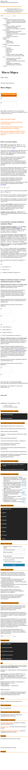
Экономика (3, 754)
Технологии (6, 30)
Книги (8, 40)
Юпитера (11, 133)
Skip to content (4, 1)
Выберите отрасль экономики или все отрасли (12, 547)
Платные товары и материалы (13, 26)
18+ (4, 57)
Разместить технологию (12, 36)
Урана (22, 133)
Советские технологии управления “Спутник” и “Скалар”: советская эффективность (12, 487)
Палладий (4, 535)
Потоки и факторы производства (9, 438)
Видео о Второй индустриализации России (11, 701)
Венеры (18, 131)
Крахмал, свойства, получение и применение (14, 499)
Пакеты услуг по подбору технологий (15, 28)
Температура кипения (7, 647)
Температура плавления (7, 651)
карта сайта (4, 395)
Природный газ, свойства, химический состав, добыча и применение (13, 501)
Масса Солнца (7, 405)
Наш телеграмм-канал (6, 708)
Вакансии (8, 48)
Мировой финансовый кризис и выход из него (12, 426)
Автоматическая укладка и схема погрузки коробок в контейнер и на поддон (14, 492)
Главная (5, 18)
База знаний (6, 37)
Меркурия (12, 131)
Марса (6, 133)
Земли (23, 131)
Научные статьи (10, 42)
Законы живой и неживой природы (9, 431)
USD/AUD (4, 516)
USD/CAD (4, 527)
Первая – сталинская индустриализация (16, 21)
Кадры (5, 44)
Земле (3, 240)
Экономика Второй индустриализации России (14, 482)
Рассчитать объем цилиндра (11, 407)
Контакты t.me (9, 49)
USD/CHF (4, 520)
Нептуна (3, 134)
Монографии (9, 41)
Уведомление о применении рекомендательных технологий (14, 64)
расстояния (3, 184)
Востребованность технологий (13, 31)
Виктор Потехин (10, 83)
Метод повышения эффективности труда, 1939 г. (13, 469)
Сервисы (3, 767)
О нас (4, 46)
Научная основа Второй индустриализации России (13, 428)
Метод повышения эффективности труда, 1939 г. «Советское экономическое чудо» (14, 484)
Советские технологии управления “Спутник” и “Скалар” (13, 465)
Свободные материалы (12, 27)
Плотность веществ (6, 643)
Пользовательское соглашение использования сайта (13, 59)
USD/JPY (4, 512)
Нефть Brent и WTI (6, 509)
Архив (5, 66)
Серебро (4, 531)
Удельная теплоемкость (7, 655)
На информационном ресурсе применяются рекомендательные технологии (11, 715)
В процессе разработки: (9, 559)
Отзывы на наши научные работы (14, 54)
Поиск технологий (7, 552)
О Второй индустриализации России (15, 19)
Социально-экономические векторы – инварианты (13, 440)
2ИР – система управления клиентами (12, 490)
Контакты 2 (9, 50)
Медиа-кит (9, 51)
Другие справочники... (7, 658)
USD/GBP (4, 523)
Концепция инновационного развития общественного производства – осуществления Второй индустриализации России (14, 455)
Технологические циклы (7, 414)
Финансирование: (7, 556)
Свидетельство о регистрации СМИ (15, 55)
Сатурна (17, 133)
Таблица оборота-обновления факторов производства (14, 451)
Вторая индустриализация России (11, 6)
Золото (3, 538)
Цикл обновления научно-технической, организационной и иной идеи (10, 444)
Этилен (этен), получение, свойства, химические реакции (12, 497)
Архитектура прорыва (7, 418)
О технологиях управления (13, 45)
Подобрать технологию (12, 32)
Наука (4, 39)
